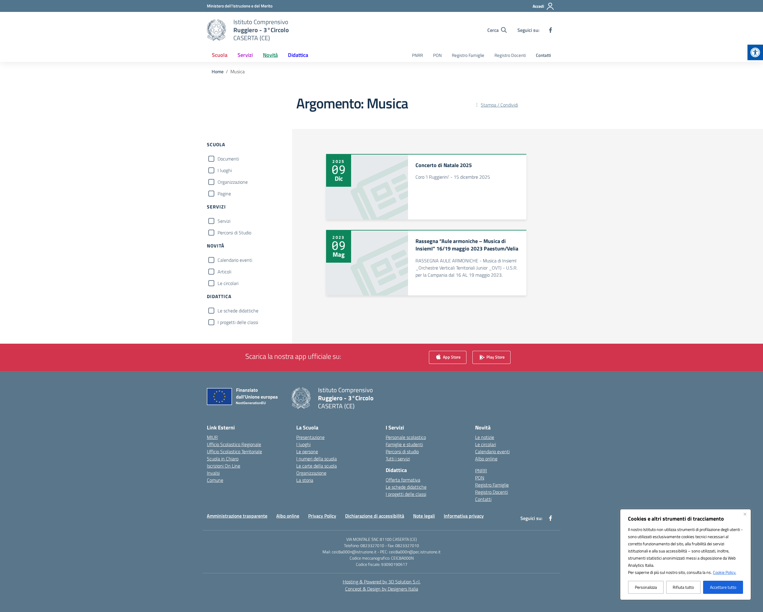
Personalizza (646, 587)
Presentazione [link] (310, 437)
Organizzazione (233, 182)
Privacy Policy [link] (322, 515)
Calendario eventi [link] (492, 451)
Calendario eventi (235, 260)
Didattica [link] (298, 55)
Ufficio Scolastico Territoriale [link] (234, 451)
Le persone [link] (307, 451)
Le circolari (228, 283)
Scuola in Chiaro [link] (222, 458)
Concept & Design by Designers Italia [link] (381, 588)
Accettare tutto (723, 587)
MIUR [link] (212, 437)
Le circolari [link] (485, 444)
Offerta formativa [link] (403, 479)
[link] (755, 52)
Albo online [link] (486, 458)
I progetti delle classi (238, 322)
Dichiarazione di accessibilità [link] (374, 515)
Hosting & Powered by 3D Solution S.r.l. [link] (382, 581)
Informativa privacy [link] (464, 515)
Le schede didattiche (238, 310)
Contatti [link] (543, 55)
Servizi (224, 221)
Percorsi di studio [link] (402, 451)
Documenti (228, 158)
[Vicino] (744, 514)
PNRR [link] (417, 55)
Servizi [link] (245, 55)
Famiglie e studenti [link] (404, 444)
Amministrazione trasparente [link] (237, 515)
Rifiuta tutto (683, 587)
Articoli (224, 271)
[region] (685, 554)
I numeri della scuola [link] (316, 458)
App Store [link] (451, 357)
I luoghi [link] (303, 444)
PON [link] (437, 55)
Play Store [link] (495, 357)
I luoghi (225, 170)
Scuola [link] (219, 55)
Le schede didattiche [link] (406, 486)
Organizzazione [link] (311, 472)
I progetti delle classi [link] (406, 494)
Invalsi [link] (213, 472)
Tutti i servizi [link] (398, 458)
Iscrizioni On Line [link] (223, 465)
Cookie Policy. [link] (724, 572)
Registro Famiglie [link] (468, 55)
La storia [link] (304, 480)
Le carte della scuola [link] (316, 465)
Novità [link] (270, 55)
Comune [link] (215, 480)
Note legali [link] (424, 515)
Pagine (224, 193)
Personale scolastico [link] (406, 437)
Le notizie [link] (484, 437)
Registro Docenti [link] (510, 55)
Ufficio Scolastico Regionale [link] (234, 444)
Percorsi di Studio (234, 232)
